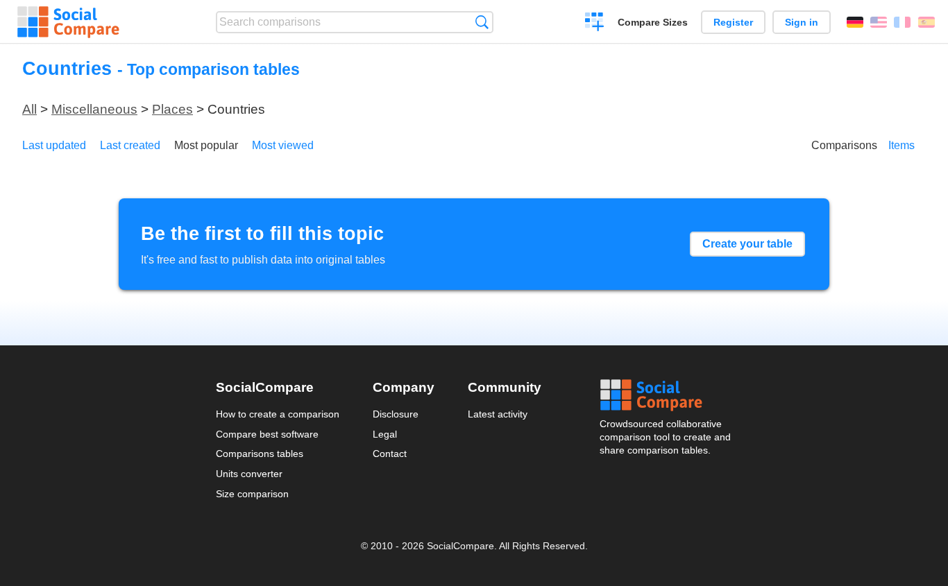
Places (172, 109)
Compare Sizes (653, 22)
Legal (385, 434)
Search (482, 21)
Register (733, 22)
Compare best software (267, 434)
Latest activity (497, 414)
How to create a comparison (277, 414)
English (878, 22)
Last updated (54, 145)
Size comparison (252, 493)
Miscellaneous (94, 109)
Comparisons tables (259, 453)
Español (926, 22)
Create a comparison (594, 23)
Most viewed (283, 145)
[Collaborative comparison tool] (68, 22)
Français (902, 22)
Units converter (249, 473)
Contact (390, 453)
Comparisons (844, 145)
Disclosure (395, 414)
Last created (130, 145)
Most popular (206, 145)
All (29, 109)
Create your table (747, 244)
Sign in (801, 22)
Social (666, 395)
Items (901, 145)
